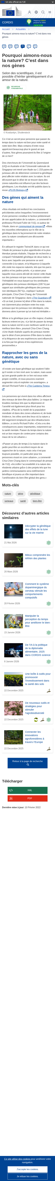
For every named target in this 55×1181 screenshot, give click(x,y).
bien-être (37, 501)
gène (20, 493)
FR (23, 46)
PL (35, 46)
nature (8, 493)
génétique (35, 493)
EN (10, 46)
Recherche (43, 12)
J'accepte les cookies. (27, 1169)
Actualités (21, 29)
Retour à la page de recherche (27, 761)
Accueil (6, 29)
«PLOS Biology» (17, 190)
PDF (30, 798)
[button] (36, 12)
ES (16, 46)
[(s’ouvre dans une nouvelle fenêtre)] (12, 11)
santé (23, 501)
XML (30, 790)
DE (4, 46)
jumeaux (9, 501)
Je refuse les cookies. (27, 1176)
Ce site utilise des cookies (17, 1159)
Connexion (29, 12)
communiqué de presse (31, 226)
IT (29, 46)
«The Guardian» (41, 298)
